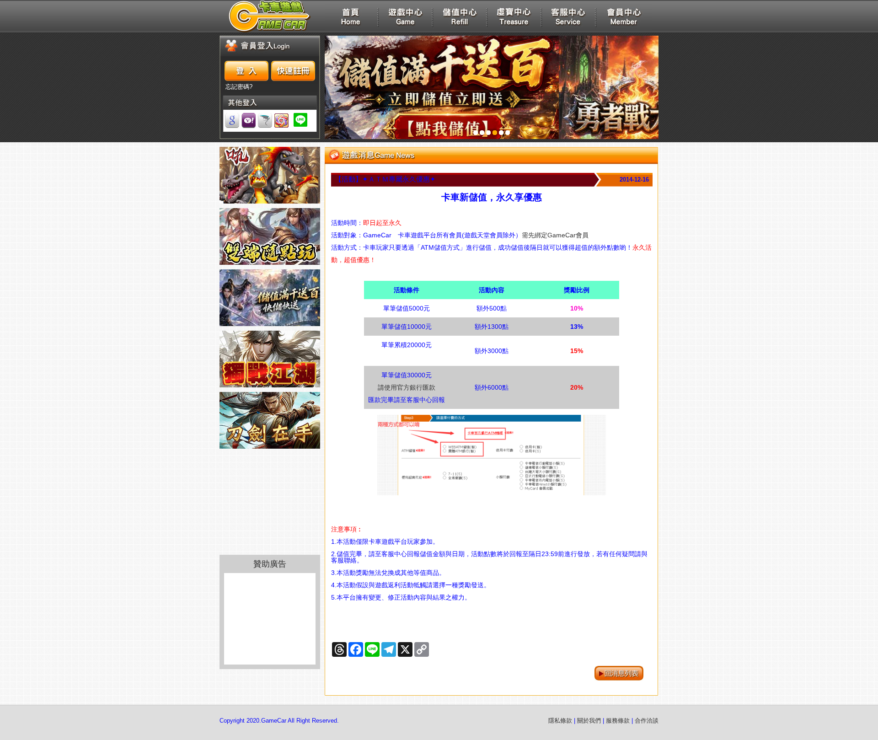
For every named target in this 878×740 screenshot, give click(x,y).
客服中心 (568, 16)
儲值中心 (460, 16)
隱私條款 (560, 720)
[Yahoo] (248, 120)
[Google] (232, 120)
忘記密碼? (238, 87)
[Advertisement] (270, 619)
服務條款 (618, 720)
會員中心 (623, 16)
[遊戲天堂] (281, 120)
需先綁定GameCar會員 (555, 235)
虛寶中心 (514, 16)
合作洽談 (646, 720)
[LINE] (301, 120)
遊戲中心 (405, 16)
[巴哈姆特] (265, 120)
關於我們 (589, 720)
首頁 (351, 16)
